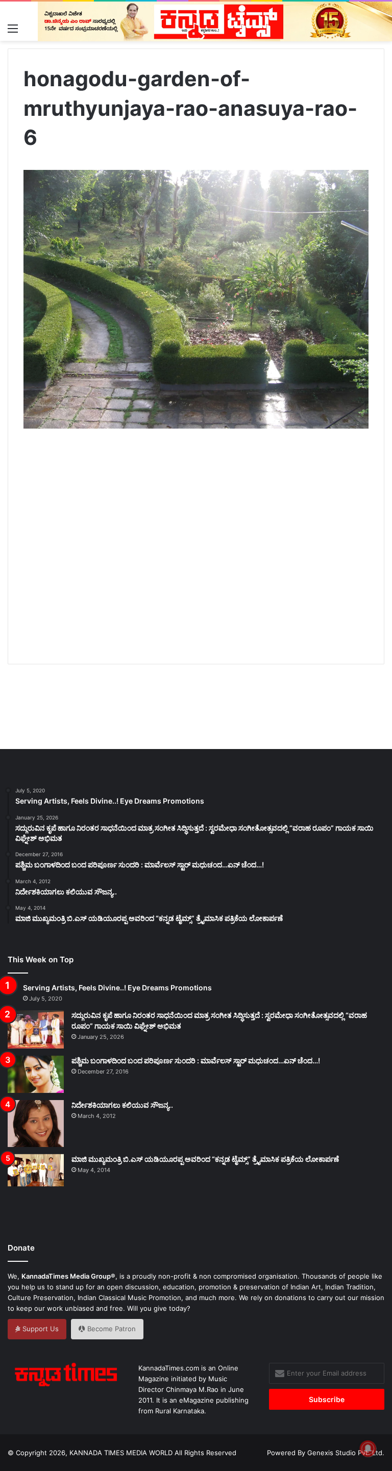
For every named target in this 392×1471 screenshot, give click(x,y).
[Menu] (13, 28)
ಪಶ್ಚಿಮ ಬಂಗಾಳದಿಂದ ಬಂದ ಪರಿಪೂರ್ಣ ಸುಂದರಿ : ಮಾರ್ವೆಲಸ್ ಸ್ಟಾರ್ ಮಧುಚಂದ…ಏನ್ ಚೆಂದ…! (195, 1060)
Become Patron (110, 1329)
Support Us (39, 1329)
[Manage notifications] (368, 1448)
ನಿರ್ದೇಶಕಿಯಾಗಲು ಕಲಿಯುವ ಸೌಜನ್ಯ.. (122, 1105)
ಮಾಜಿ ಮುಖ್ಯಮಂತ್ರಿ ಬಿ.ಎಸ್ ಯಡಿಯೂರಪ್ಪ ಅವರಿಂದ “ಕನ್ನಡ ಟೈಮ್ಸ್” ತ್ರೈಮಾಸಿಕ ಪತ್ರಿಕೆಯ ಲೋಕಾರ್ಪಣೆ (205, 1159)
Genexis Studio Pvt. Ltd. (345, 1453)
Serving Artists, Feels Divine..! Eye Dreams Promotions (117, 987)
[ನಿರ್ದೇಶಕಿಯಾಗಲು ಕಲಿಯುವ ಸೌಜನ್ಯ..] (36, 1123)
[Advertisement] (207, 558)
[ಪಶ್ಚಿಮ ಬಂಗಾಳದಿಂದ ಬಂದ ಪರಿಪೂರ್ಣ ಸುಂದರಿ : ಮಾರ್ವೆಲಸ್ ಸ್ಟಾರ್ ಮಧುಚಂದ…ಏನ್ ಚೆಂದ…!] (36, 1074)
